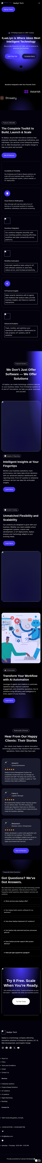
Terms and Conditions (9, 1065)
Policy (3, 1062)
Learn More (9, 489)
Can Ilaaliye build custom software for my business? (18, 911)
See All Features (9, 155)
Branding (4, 1101)
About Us (5, 1058)
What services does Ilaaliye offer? (16, 901)
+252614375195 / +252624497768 (13, 1127)
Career (4, 1069)
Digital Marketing (7, 1098)
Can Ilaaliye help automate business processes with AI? (20, 931)
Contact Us (5, 1072)
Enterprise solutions (8, 1084)
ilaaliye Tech (18, 3)
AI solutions (5, 1094)
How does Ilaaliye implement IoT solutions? (20, 921)
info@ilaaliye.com (7, 1136)
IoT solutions (6, 1091)
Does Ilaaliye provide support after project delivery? (19, 942)
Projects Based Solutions (10, 1087)
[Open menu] (39, 3)
